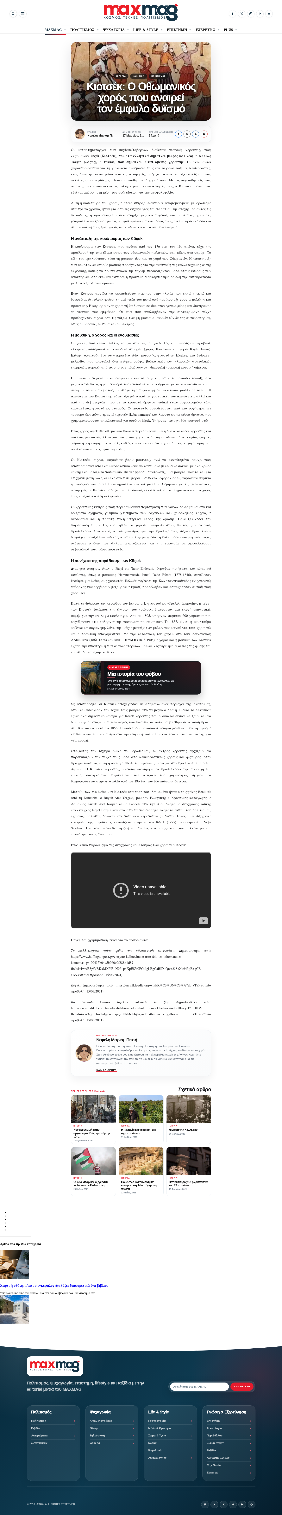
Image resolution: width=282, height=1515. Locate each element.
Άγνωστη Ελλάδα (218, 1457)
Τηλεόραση (97, 1435)
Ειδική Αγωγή (215, 1442)
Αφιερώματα (39, 1435)
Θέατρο (94, 1428)
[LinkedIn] (260, 13)
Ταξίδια (211, 1450)
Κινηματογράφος (101, 1420)
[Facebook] (232, 13)
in (196, 134)
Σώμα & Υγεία (157, 1435)
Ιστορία (121, 76)
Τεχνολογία (214, 1428)
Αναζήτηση (242, 1386)
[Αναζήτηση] (13, 13)
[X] (241, 13)
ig (233, 1504)
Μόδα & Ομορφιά (159, 1428)
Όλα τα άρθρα (106, 1070)
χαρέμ (169, 633)
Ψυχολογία (155, 1450)
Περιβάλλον (214, 1435)
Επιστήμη (213, 1420)
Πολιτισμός (158, 76)
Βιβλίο (35, 1428)
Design (153, 1442)
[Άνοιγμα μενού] (23, 13)
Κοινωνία (138, 76)
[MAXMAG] (141, 12)
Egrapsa (212, 1472)
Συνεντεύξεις (39, 1442)
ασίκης (206, 803)
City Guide (214, 1465)
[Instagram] (250, 13)
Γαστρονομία (157, 1420)
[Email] (269, 13)
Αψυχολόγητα (157, 1457)
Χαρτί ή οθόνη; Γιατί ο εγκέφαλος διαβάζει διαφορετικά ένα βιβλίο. (54, 1285)
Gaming (95, 1442)
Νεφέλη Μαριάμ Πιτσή (116, 1039)
